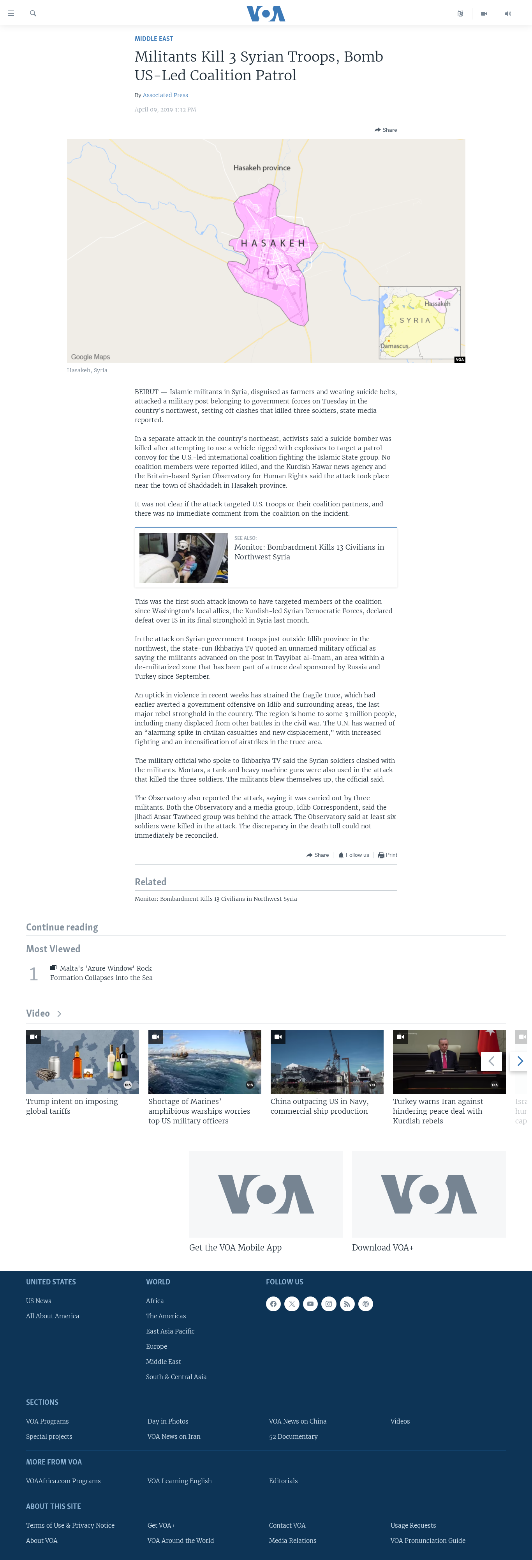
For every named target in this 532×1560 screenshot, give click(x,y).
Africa (155, 1300)
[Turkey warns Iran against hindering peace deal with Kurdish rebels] (449, 1062)
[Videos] (484, 13)
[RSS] (347, 1303)
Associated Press (165, 95)
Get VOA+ (161, 1525)
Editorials (283, 1480)
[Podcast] (365, 1303)
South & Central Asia (176, 1377)
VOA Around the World (181, 1540)
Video (38, 1014)
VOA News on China (298, 1421)
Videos (400, 1421)
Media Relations (293, 1540)
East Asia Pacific (170, 1331)
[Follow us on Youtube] (310, 1303)
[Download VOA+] (429, 1194)
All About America (52, 1315)
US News (38, 1300)
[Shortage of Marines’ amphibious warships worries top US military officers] (204, 1062)
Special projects (49, 1436)
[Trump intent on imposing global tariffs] (82, 1062)
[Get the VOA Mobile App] (266, 1194)
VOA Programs (47, 1421)
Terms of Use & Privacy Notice (70, 1525)
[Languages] (460, 13)
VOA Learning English (180, 1480)
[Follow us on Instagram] (328, 1303)
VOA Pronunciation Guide (428, 1540)
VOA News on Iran (174, 1436)
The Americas (166, 1315)
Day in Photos (168, 1421)
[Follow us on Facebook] (273, 1303)
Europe (156, 1346)
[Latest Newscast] (508, 13)
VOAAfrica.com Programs (63, 1480)
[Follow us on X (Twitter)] (291, 1303)
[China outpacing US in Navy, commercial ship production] (327, 1062)
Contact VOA (287, 1525)
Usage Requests (413, 1525)
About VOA (42, 1540)
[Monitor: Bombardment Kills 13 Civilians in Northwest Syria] (183, 558)
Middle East (154, 39)
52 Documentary (293, 1436)
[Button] (386, 129)
